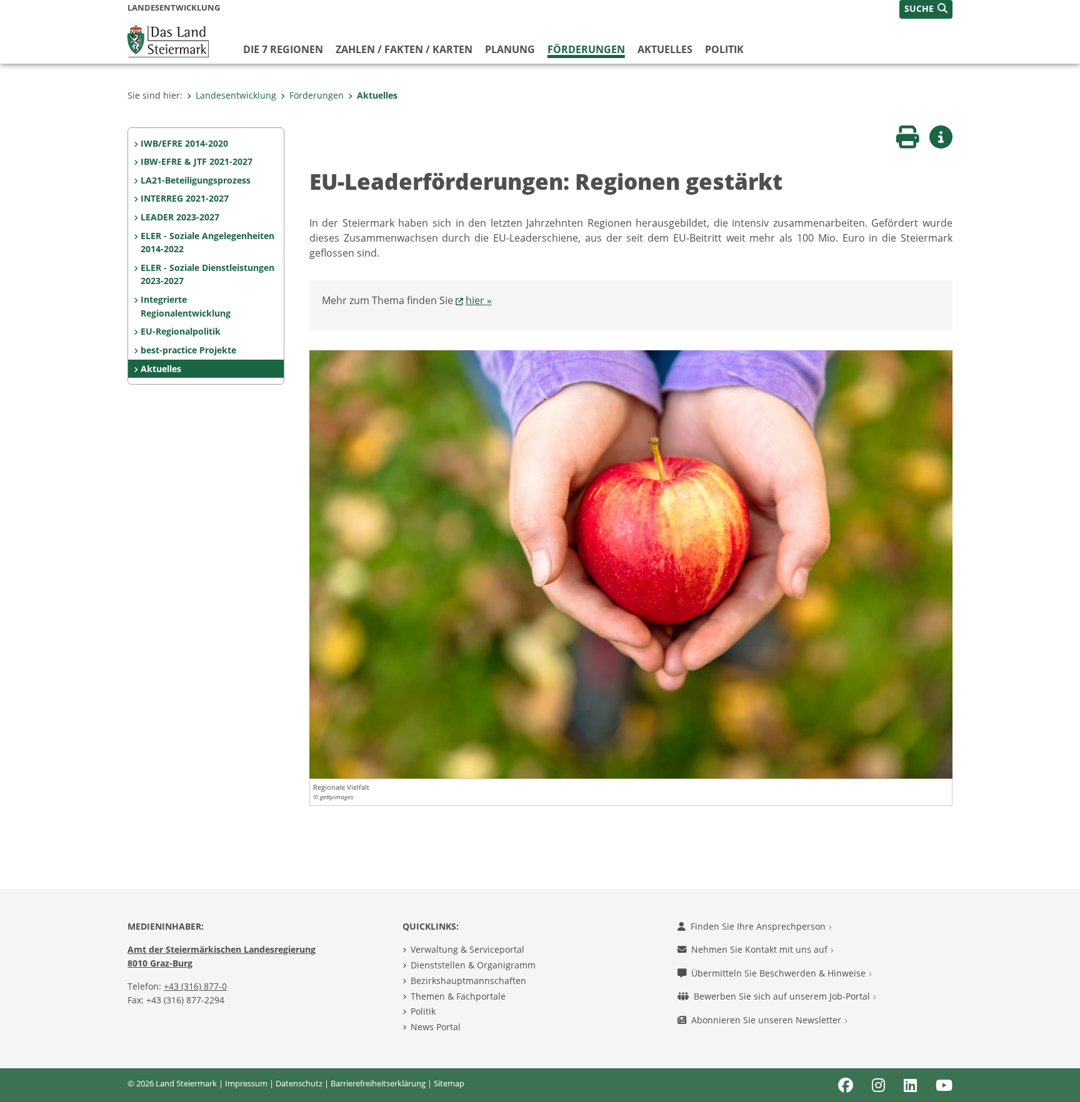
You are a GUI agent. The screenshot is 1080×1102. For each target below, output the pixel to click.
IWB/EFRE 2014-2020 (184, 143)
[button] (926, 9)
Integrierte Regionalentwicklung (186, 306)
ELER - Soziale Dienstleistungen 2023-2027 (207, 274)
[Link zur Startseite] (168, 40)
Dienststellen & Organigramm (473, 965)
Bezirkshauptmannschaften (468, 980)
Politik (724, 49)
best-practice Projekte (188, 350)
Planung (510, 49)
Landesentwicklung (236, 95)
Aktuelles (665, 49)
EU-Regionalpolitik (181, 331)
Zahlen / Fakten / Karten (404, 49)
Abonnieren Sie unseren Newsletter (767, 1020)
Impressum (246, 1083)
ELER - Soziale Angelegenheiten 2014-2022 (207, 242)
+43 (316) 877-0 (195, 986)
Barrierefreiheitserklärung (378, 1083)
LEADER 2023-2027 (180, 217)
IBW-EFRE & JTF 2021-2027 (196, 161)
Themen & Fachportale (458, 996)
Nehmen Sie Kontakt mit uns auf (760, 949)
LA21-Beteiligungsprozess (196, 180)
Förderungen (586, 49)
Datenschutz (299, 1083)
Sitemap (449, 1083)
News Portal (436, 1027)
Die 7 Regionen (283, 49)
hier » (479, 300)
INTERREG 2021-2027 (185, 198)
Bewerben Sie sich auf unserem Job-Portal (783, 996)
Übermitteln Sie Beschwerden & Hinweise (779, 973)
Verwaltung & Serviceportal (467, 949)
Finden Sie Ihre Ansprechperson (759, 926)
